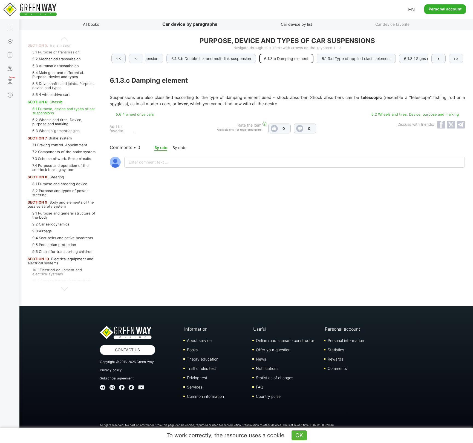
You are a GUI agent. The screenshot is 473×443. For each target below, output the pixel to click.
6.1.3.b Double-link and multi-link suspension (211, 58)
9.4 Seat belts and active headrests (62, 238)
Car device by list (296, 24)
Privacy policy (111, 370)
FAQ (259, 387)
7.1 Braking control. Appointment (59, 145)
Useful (259, 329)
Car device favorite (392, 24)
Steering (46, 177)
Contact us (127, 349)
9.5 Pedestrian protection (54, 244)
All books (91, 24)
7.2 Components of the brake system (64, 152)
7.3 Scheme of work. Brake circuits (61, 158)
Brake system (50, 138)
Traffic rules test (201, 368)
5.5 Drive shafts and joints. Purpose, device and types (63, 85)
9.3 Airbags (42, 231)
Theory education (202, 359)
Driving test (197, 377)
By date (179, 147)
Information (195, 329)
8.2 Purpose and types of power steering (60, 192)
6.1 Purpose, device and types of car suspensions (63, 111)
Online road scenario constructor (285, 340)
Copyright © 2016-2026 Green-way (127, 362)
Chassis (45, 102)
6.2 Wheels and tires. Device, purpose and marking (57, 122)
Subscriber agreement (117, 378)
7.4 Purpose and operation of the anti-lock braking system (60, 167)
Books (192, 349)
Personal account (445, 9)
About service (199, 340)
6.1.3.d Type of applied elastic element (356, 58)
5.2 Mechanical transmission (56, 59)
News (261, 359)
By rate (160, 147)
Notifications (267, 368)
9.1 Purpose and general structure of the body (63, 215)
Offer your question (273, 349)
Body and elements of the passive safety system (61, 204)
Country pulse (268, 396)
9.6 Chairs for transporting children (62, 251)
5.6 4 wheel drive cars (51, 94)
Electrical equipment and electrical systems (60, 261)
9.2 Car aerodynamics (50, 224)
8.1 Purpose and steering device (59, 184)
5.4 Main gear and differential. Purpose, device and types (58, 74)
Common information (205, 396)
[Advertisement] (287, 251)
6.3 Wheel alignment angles (56, 130)
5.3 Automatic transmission (55, 66)
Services (194, 387)
